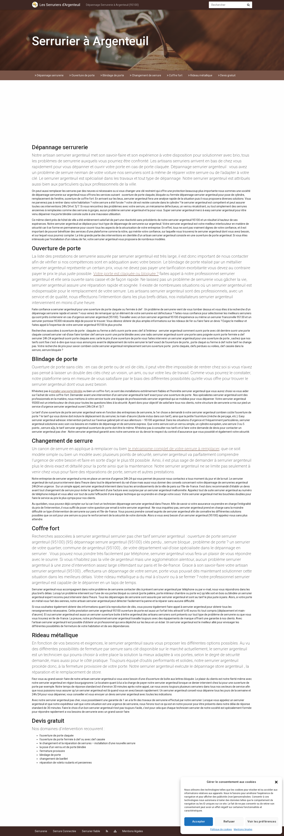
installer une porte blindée (66, 391)
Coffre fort (175, 75)
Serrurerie (41, 831)
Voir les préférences (261, 821)
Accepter (198, 821)
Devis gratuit (228, 75)
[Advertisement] (142, 113)
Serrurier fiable (91, 831)
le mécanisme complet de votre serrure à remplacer (173, 448)
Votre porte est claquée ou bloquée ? (126, 273)
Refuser (229, 821)
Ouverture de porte (83, 75)
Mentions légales (243, 829)
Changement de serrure (146, 75)
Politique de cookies (221, 829)
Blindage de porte (113, 75)
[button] (276, 782)
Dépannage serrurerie (50, 75)
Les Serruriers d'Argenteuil (60, 5)
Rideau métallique (201, 75)
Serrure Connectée (64, 831)
